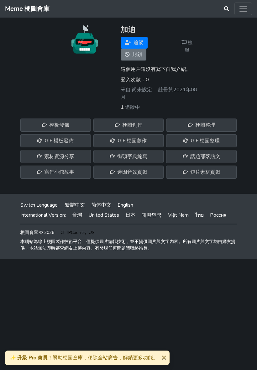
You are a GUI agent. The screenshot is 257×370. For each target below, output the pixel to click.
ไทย (199, 215)
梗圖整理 (204, 125)
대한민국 (152, 215)
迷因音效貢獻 (131, 172)
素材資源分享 (58, 156)
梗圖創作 (131, 125)
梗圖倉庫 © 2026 (37, 232)
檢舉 (189, 46)
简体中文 (101, 205)
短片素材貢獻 (204, 172)
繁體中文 (75, 205)
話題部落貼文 (204, 156)
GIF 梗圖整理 (205, 140)
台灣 (77, 215)
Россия (218, 215)
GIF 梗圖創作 (132, 140)
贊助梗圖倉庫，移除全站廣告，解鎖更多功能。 (84, 357)
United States (103, 215)
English (125, 205)
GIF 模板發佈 (59, 140)
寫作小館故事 (58, 172)
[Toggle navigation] (243, 9)
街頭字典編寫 (131, 156)
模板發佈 (58, 125)
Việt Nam (178, 215)
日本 (130, 215)
